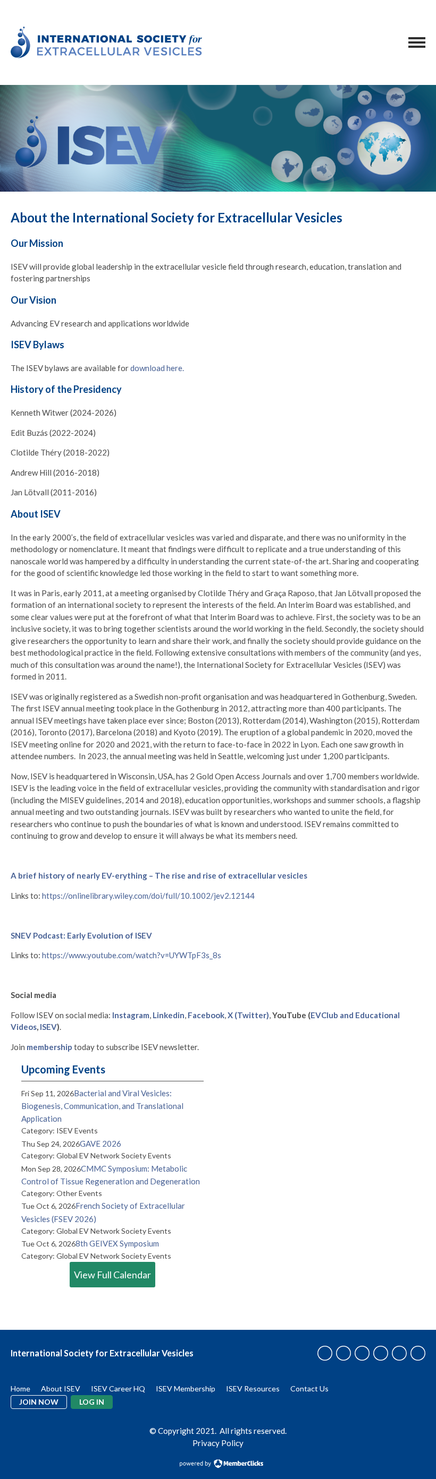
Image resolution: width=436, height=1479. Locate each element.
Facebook (206, 1015)
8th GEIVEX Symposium (117, 1243)
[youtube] (399, 1353)
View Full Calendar (112, 1274)
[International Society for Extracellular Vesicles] (106, 42)
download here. (157, 368)
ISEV (48, 1026)
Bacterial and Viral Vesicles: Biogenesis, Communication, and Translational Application (102, 1105)
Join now (38, 1401)
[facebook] (324, 1353)
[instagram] (380, 1353)
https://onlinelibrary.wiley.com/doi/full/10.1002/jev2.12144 (148, 895)
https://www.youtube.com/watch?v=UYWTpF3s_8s (131, 955)
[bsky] (417, 1353)
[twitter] (343, 1353)
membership (49, 1047)
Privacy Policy (218, 1443)
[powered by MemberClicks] (218, 1465)
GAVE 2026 (100, 1143)
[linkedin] (362, 1353)
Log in (91, 1401)
